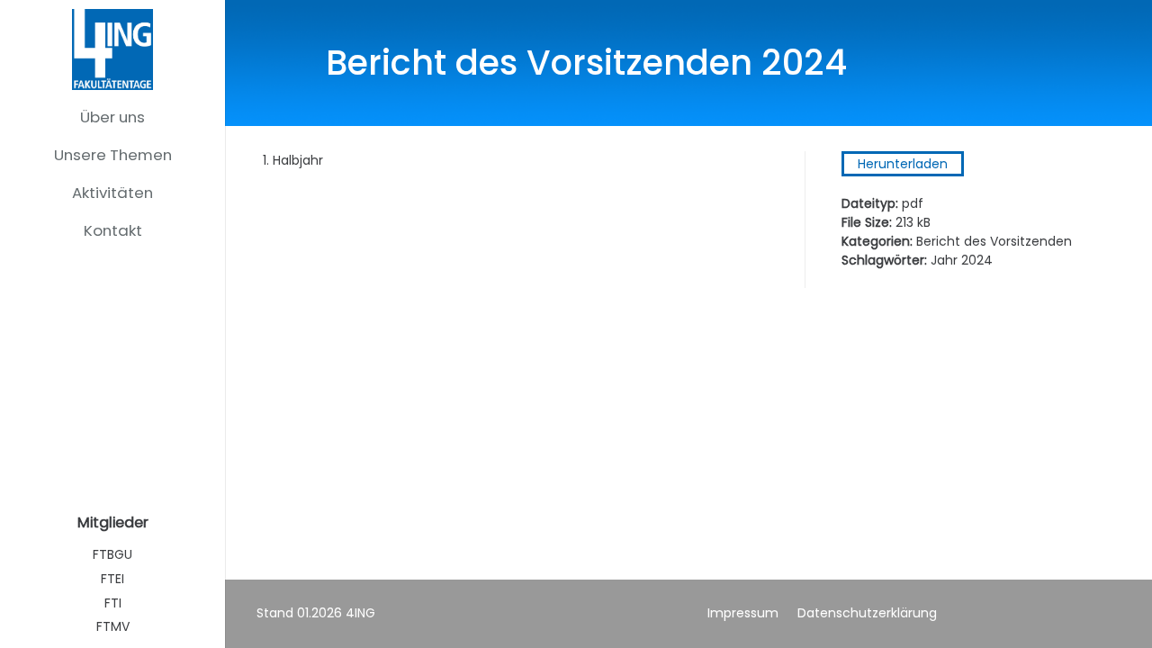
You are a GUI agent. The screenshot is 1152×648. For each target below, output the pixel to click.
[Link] (112, 49)
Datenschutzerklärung (867, 613)
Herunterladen (903, 164)
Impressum (742, 613)
